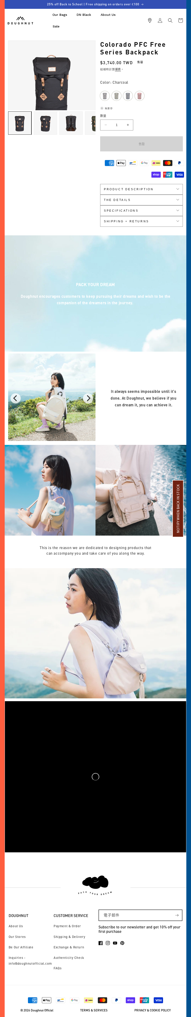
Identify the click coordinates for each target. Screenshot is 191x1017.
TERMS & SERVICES (94, 1010)
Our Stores (17, 937)
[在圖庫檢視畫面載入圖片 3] (71, 123)
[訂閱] (177, 915)
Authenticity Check (69, 958)
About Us (16, 926)
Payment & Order (67, 926)
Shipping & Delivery (69, 937)
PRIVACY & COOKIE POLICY (152, 1010)
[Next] (88, 398)
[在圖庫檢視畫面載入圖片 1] (19, 123)
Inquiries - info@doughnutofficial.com (30, 960)
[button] (170, 20)
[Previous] (15, 398)
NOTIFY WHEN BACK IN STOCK (178, 508)
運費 (118, 69)
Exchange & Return (69, 947)
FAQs (57, 968)
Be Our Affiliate (21, 947)
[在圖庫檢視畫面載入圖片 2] (45, 123)
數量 (103, 115)
